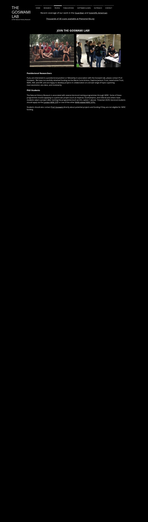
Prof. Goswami (57, 107)
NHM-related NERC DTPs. (85, 102)
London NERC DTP (51, 102)
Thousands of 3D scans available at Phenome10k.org (70, 18)
